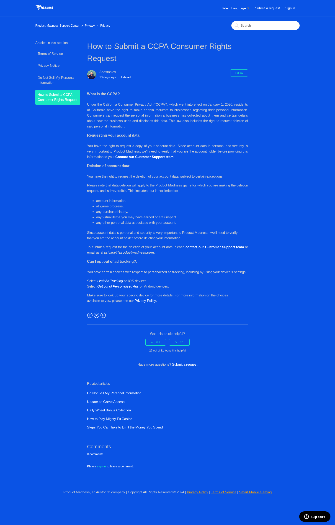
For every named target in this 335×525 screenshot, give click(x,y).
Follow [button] (239, 72)
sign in (101, 466)
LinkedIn (103, 315)
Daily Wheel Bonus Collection (109, 410)
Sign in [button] (290, 8)
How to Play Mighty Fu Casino (109, 419)
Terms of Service (50, 54)
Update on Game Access (106, 402)
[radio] (155, 342)
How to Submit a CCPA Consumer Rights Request (57, 97)
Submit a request (267, 8)
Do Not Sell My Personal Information (56, 80)
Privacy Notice (48, 65)
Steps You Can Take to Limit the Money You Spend (125, 427)
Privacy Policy (145, 301)
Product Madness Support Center (57, 25)
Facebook (90, 315)
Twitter (96, 315)
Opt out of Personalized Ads (118, 286)
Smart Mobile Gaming (255, 492)
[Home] (44, 10)
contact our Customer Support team (215, 247)
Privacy (90, 25)
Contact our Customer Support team (144, 157)
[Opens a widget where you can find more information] (314, 517)
